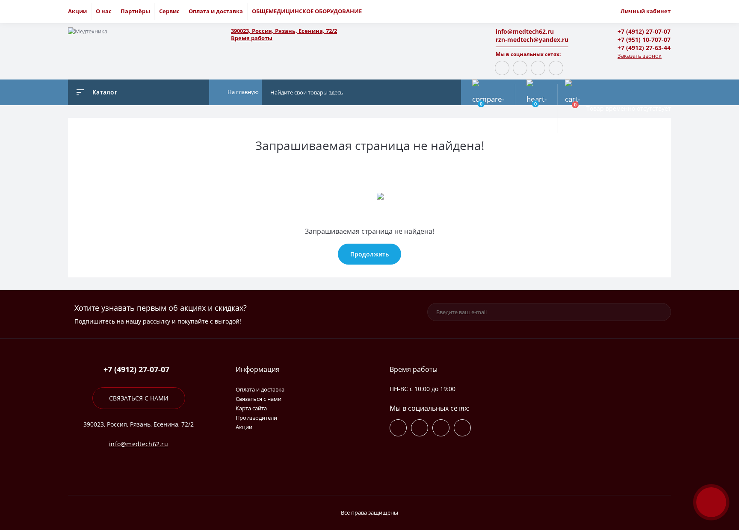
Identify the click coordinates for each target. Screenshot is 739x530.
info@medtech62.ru (525, 31)
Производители (256, 417)
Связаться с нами (138, 398)
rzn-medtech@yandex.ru (532, 39)
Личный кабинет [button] (646, 11)
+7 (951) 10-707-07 (644, 39)
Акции (77, 11)
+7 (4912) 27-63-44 (644, 48)
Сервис (169, 11)
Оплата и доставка (216, 11)
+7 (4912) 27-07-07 (644, 31)
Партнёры (135, 11)
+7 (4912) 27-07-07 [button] (136, 369)
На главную (242, 92)
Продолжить (369, 254)
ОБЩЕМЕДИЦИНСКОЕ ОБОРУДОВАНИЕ (307, 11)
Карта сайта (251, 408)
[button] (344, 31)
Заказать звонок (640, 55)
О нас (104, 11)
